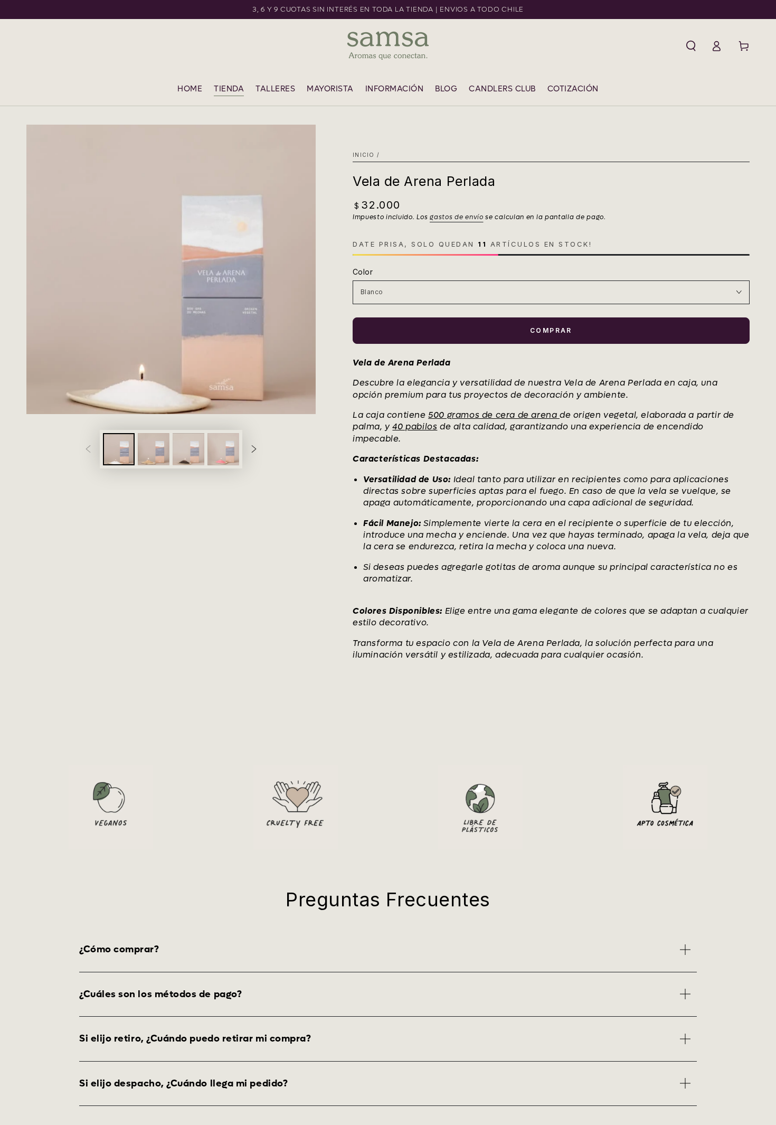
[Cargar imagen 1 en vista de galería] (119, 449)
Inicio (364, 155)
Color (363, 271)
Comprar (551, 330)
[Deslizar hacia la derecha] (254, 449)
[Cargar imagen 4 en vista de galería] (223, 449)
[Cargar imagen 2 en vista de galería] (153, 449)
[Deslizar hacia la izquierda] (88, 449)
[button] (691, 46)
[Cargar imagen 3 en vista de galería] (188, 449)
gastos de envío (457, 217)
